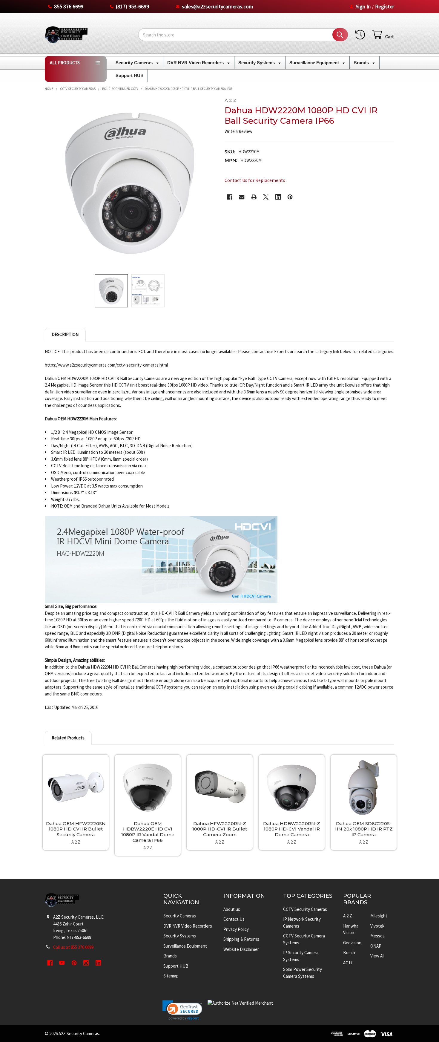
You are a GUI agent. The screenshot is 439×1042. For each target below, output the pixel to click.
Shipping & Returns (241, 939)
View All (377, 956)
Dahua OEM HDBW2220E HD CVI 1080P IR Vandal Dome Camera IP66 (147, 832)
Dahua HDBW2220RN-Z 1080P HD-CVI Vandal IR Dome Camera (291, 829)
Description (65, 334)
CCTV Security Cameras (305, 909)
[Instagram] (86, 963)
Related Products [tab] (68, 738)
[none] (130, 183)
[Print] (254, 197)
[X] (266, 197)
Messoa (377, 936)
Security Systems (257, 62)
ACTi (347, 963)
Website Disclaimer (241, 949)
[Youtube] (62, 963)
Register (384, 6)
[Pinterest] (290, 197)
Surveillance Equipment (314, 62)
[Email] (242, 197)
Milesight (378, 916)
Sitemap (171, 976)
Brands (362, 62)
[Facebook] (230, 197)
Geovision (352, 943)
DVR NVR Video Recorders (196, 62)
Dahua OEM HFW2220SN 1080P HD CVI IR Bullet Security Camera (76, 829)
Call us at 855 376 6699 (73, 947)
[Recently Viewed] (361, 34)
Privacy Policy (236, 929)
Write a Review (238, 131)
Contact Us (234, 919)
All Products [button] (65, 62)
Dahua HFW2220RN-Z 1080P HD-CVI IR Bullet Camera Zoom (219, 829)
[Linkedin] (278, 197)
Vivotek (377, 926)
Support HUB (130, 75)
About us (231, 909)
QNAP (375, 946)
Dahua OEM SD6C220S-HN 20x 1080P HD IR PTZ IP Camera (363, 829)
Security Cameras (135, 62)
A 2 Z (347, 916)
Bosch (349, 952)
